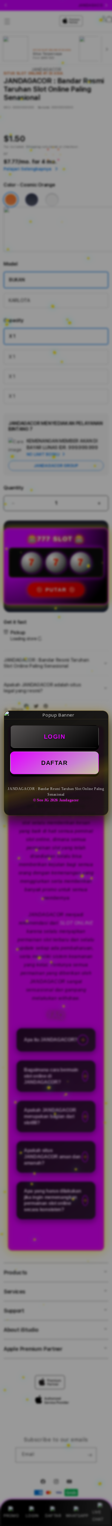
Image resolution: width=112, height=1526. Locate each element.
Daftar (54, 763)
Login (54, 736)
